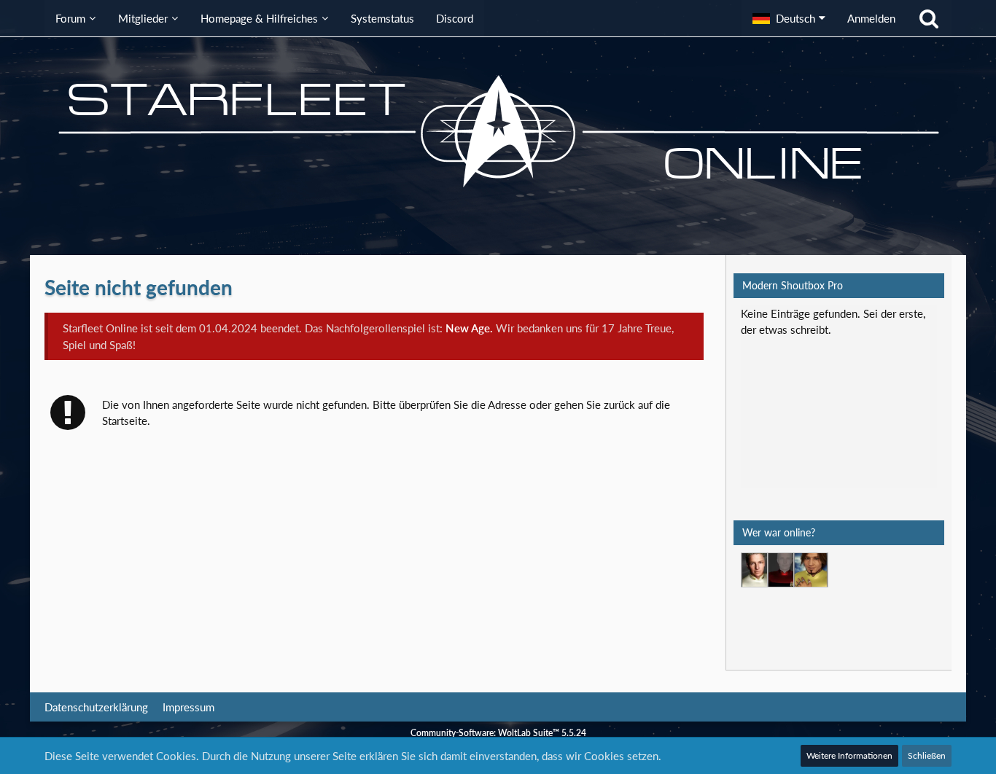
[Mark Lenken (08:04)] (810, 569)
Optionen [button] (905, 323)
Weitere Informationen (849, 755)
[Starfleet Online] (498, 131)
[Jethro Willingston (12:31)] (758, 569)
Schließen (927, 755)
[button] (789, 18)
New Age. (469, 328)
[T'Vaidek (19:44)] (784, 569)
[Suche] (929, 18)
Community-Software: (498, 732)
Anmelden (871, 18)
